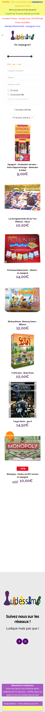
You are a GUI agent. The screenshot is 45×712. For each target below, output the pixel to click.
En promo (17, 94)
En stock (14, 90)
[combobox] (22, 117)
